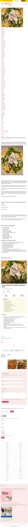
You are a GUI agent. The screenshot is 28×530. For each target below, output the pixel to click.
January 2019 (3, 69)
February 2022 (3, 40)
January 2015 (3, 102)
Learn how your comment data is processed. (18, 408)
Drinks (2, 121)
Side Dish (2, 127)
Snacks (2, 128)
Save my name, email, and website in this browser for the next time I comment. (12, 399)
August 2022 (3, 35)
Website (3, 384)
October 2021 (3, 45)
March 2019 (2, 66)
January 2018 (3, 82)
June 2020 (2, 59)
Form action (2, 430)
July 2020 (2, 58)
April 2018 (2, 78)
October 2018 (3, 72)
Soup (2, 129)
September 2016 (3, 95)
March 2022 (2, 39)
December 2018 (3, 70)
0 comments (7, 139)
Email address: (3, 435)
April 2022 (2, 38)
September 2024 (3, 33)
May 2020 (2, 60)
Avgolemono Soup (3, 205)
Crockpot (2, 117)
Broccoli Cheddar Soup (4, 207)
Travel (2, 133)
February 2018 (3, 81)
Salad (2, 124)
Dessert (2, 118)
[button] (25, 4)
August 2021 (3, 47)
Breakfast (2, 116)
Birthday (2, 420)
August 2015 (3, 100)
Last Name (2, 427)
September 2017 (3, 87)
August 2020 (3, 57)
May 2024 (2, 34)
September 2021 (3, 46)
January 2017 (3, 94)
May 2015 (2, 101)
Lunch (2, 123)
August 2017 (3, 88)
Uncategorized (3, 134)
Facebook (12, 350)
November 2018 (3, 71)
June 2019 (2, 65)
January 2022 (3, 41)
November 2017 (3, 84)
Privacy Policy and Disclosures (14, 526)
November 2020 (3, 53)
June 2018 (2, 77)
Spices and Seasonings (4, 130)
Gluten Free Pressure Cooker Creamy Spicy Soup (13, 137)
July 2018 (2, 76)
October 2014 (3, 106)
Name (3, 377)
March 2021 (2, 51)
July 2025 (2, 29)
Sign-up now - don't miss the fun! (7, 0)
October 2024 (3, 32)
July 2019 (2, 64)
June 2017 (2, 90)
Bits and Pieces (3, 115)
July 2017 (2, 89)
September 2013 (3, 108)
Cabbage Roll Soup (4, 209)
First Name (2, 423)
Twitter (6, 350)
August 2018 (3, 75)
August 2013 (3, 109)
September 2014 (3, 107)
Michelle (8, 354)
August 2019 (3, 63)
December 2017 (3, 83)
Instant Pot (2, 122)
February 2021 (3, 52)
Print (23, 350)
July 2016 (2, 96)
